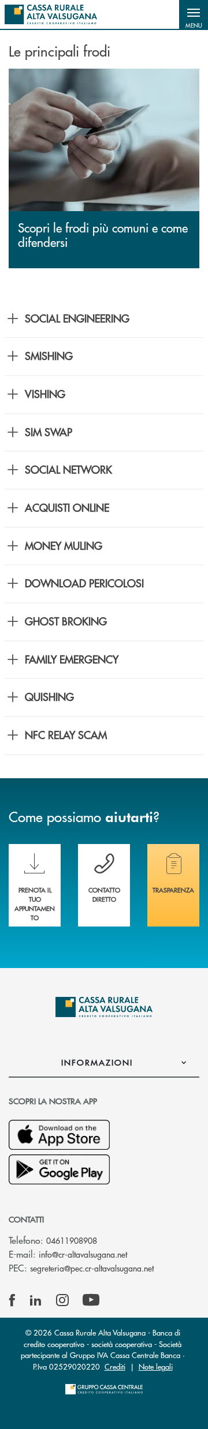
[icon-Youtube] (91, 1300)
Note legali (156, 1366)
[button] (193, 14)
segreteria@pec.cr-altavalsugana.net (92, 1268)
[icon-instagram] (62, 1300)
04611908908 (71, 1240)
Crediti (115, 1366)
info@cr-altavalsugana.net (83, 1254)
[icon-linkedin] (35, 1300)
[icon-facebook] (12, 1300)
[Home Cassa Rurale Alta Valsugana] (51, 14)
